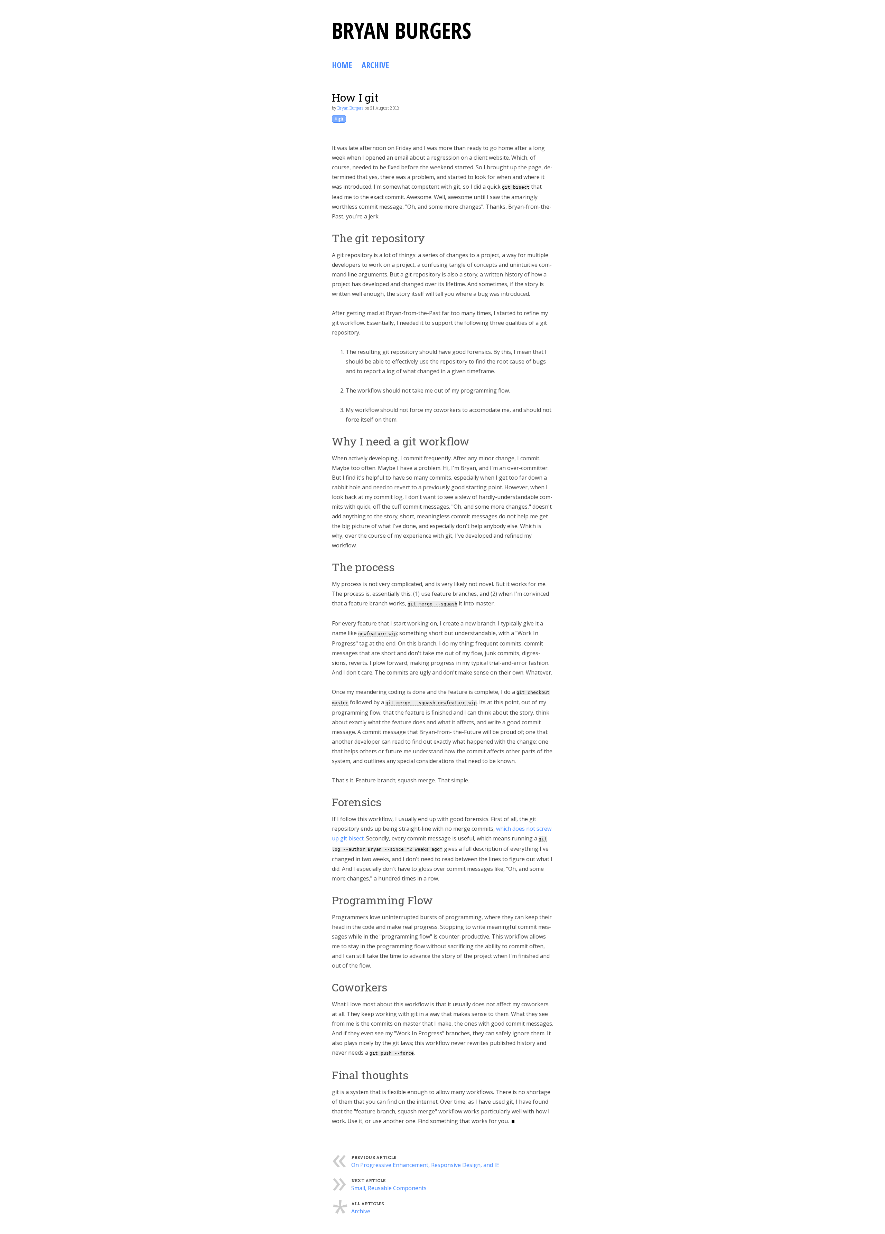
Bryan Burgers (350, 108)
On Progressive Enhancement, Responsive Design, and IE (425, 1165)
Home (342, 64)
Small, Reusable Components (389, 1188)
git (341, 119)
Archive (375, 64)
